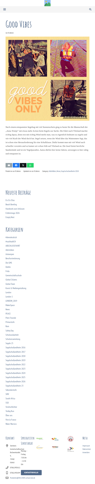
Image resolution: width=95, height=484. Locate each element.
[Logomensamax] (39, 447)
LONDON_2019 (11, 300)
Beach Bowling (11, 204)
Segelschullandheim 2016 (15, 347)
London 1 (9, 296)
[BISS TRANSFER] (55, 439)
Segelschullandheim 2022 (15, 364)
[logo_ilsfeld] (39, 439)
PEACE (8, 313)
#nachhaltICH (11, 241)
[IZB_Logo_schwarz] (70, 449)
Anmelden (86, 452)
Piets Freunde (11, 317)
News (58, 171)
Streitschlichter (11, 406)
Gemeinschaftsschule (14, 275)
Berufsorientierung (13, 258)
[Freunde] (55, 447)
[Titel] (47, 3)
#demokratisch (11, 237)
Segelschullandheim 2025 (15, 377)
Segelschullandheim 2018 (70, 171)
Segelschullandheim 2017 (15, 351)
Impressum (86, 445)
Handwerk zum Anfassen (15, 208)
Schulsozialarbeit (12, 334)
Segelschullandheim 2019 (15, 360)
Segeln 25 (9, 343)
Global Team (10, 284)
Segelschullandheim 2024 (15, 373)
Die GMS (9, 262)
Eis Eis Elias (10, 200)
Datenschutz (87, 449)
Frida (7, 271)
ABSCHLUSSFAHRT (13, 245)
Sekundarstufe (11, 389)
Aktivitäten (52, 171)
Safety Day (10, 330)
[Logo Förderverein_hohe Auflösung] (70, 438)
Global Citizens (11, 279)
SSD (7, 402)
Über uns (9, 415)
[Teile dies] (16, 165)
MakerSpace (10, 305)
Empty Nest (10, 217)
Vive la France (11, 419)
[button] (5, 9)
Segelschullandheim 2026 (15, 381)
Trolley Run (10, 411)
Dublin (8, 267)
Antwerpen (10, 254)
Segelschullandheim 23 (14, 385)
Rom (7, 326)
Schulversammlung (13, 339)
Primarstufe (10, 322)
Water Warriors (11, 423)
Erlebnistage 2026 (13, 213)
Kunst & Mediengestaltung (16, 288)
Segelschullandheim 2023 (15, 368)
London (8, 292)
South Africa (10, 398)
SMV (7, 394)
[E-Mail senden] (9, 165)
